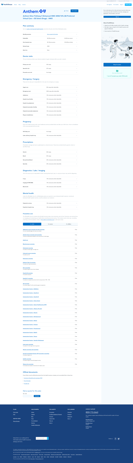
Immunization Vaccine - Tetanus (30, 336)
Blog (20, 4)
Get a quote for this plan (52, 34)
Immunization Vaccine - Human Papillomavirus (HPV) (35, 304)
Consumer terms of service (25, 454)
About (15, 4)
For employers (34, 420)
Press (32, 418)
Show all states (16, 421)
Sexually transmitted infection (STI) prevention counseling (36, 353)
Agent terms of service (34, 454)
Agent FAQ (51, 418)
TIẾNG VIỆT (69, 456)
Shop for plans (117, 64)
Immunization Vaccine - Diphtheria (31, 289)
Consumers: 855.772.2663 (124, 1)
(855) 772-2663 (92, 412)
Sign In (69, 418)
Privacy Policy (32, 458)
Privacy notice (41, 454)
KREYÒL (21, 456)
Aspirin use (25, 240)
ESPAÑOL (60, 456)
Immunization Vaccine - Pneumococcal (31, 328)
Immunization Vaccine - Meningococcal (32, 316)
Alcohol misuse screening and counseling (32, 234)
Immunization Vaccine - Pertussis (30, 324)
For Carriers (116, 4)
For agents (51, 412)
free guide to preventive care (47, 219)
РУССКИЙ (56, 456)
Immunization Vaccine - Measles (30, 312)
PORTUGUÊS (52, 456)
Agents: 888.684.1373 (111, 1)
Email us (33, 423)
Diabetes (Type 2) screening (29, 262)
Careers (24, 4)
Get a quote (74, 10)
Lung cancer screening (28, 344)
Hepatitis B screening (28, 273)
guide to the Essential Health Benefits (35, 29)
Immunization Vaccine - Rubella (30, 332)
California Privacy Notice (66, 454)
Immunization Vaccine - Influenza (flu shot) (32, 308)
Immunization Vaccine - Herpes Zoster (31, 300)
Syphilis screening (27, 358)
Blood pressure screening (28, 244)
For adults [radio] (32, 224)
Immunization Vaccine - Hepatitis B (31, 296)
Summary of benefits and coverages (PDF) (33, 378)
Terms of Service (39, 458)
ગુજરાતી (33, 456)
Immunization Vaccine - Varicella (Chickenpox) (33, 340)
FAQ (14, 414)
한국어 (45, 456)
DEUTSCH (29, 456)
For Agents (109, 4)
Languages (15, 456)
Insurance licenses (47, 454)
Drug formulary (27, 380)
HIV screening (26, 283)
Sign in (121, 4)
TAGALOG (65, 456)
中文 (18, 456)
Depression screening (28, 258)
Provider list (26, 383)
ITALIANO (38, 456)
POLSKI (48, 456)
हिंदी (35, 456)
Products (69, 414)
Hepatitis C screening (28, 278)
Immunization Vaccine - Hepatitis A (31, 292)
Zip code (25, 393)
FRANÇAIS (25, 456)
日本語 (42, 456)
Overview (70, 412)
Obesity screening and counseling (30, 349)
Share (67, 10)
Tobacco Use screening (28, 364)
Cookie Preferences (35, 425)
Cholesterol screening (28, 248)
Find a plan (128, 4)
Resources (70, 416)
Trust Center (73, 454)
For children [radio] (68, 224)
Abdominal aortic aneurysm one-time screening (33, 229)
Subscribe (48, 438)
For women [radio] (50, 224)
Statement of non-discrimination (56, 454)
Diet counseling (26, 267)
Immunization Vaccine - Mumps (30, 320)
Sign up (117, 16)
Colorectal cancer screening (29, 253)
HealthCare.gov (37, 452)
